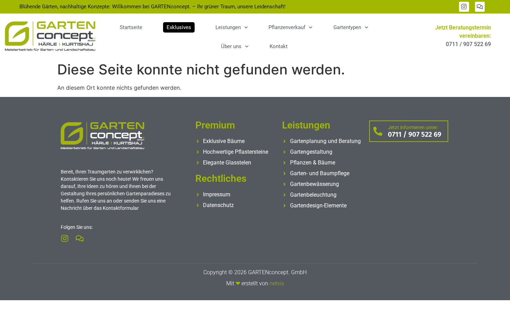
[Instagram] (464, 7)
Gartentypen (347, 27)
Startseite (131, 27)
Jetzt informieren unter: (413, 127)
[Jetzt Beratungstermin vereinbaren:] (406, 36)
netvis (277, 283)
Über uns (231, 46)
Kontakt (279, 46)
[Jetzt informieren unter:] (377, 131)
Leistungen (228, 27)
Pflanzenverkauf (287, 27)
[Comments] (480, 7)
